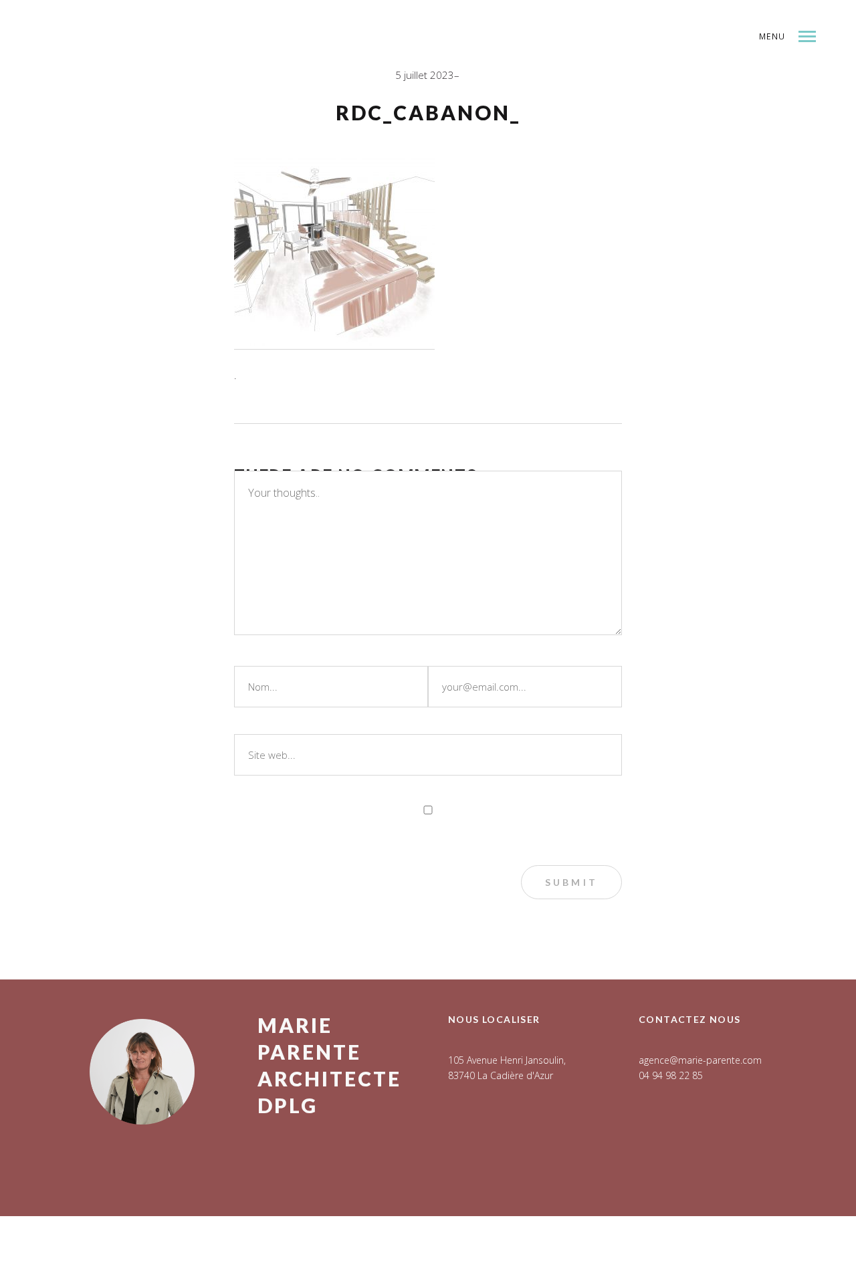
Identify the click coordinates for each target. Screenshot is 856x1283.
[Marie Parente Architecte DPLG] (163, 71)
